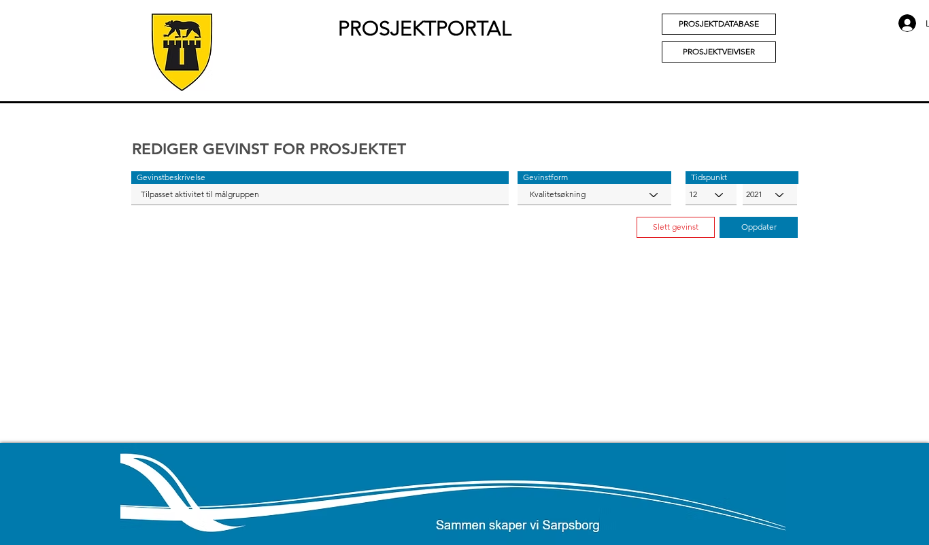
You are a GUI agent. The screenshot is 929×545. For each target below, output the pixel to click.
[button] (320, 177)
